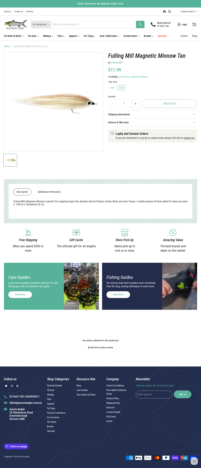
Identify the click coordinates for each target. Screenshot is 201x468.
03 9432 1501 (163, 26)
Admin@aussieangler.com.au (25, 402)
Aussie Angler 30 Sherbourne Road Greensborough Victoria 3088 (21, 414)
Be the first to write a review (100, 347)
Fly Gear (32, 35)
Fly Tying (89, 35)
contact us (189, 137)
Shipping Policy (113, 403)
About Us (110, 407)
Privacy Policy (112, 398)
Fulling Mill (116, 62)
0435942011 (32, 396)
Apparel (73, 35)
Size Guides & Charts (86, 394)
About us (7, 11)
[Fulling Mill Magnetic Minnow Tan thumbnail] (10, 160)
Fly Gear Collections (56, 412)
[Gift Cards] (76, 241)
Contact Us (18, 11)
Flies (60, 35)
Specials (162, 35)
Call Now (29, 11)
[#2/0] (121, 91)
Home (7, 46)
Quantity (111, 96)
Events (184, 35)
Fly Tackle (51, 422)
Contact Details (113, 412)
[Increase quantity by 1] (136, 103)
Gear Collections (109, 35)
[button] (100, 347)
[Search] (140, 24)
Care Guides (82, 390)
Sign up (182, 394)
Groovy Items (131, 35)
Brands (148, 35)
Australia (188, 11)
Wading (47, 35)
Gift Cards (111, 416)
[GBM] (173, 11)
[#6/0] (112, 91)
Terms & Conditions (115, 385)
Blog (194, 35)
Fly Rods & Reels (13, 35)
